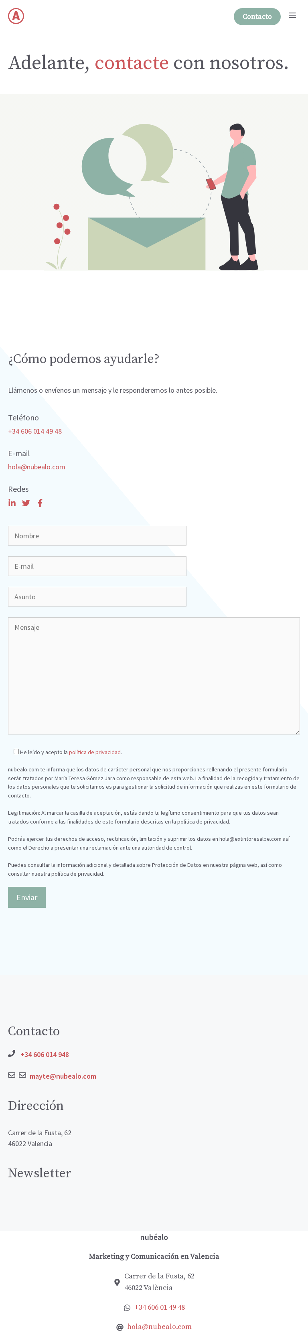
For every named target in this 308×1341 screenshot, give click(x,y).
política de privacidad (95, 752)
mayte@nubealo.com (63, 1076)
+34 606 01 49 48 (159, 1307)
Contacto (257, 16)
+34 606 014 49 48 (35, 431)
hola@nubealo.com (36, 466)
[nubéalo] (16, 16)
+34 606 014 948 (44, 1054)
